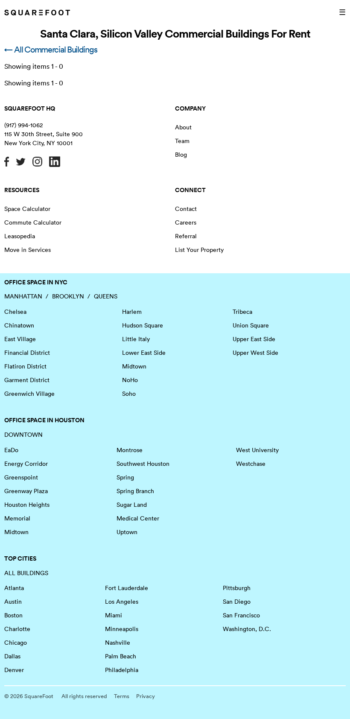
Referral (186, 236)
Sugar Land (132, 505)
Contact (186, 209)
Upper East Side (254, 339)
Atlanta (14, 588)
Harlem (132, 312)
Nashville (117, 642)
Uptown (127, 532)
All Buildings (26, 573)
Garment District (27, 380)
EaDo (11, 450)
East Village (20, 339)
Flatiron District (25, 366)
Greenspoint (21, 477)
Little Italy (136, 339)
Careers (185, 222)
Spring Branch (135, 491)
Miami (113, 615)
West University (257, 450)
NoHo (130, 380)
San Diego (237, 601)
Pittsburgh (237, 588)
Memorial (17, 518)
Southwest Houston (143, 464)
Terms (121, 696)
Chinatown (19, 325)
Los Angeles (121, 601)
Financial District (27, 353)
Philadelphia (121, 670)
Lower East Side (144, 353)
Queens (105, 296)
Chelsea (15, 312)
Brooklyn (68, 296)
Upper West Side (255, 353)
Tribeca (242, 312)
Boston (13, 615)
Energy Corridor (26, 464)
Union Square (251, 325)
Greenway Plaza (26, 491)
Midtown (134, 366)
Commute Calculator (32, 222)
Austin (13, 601)
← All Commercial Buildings (50, 49)
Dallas (12, 656)
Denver (14, 670)
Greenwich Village (29, 393)
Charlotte (17, 629)
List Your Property (199, 250)
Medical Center (138, 518)
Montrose (130, 450)
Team (182, 141)
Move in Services (27, 250)
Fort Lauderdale (126, 588)
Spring (125, 477)
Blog (181, 154)
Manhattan (23, 296)
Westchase (250, 464)
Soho (129, 393)
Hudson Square (142, 325)
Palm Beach (120, 656)
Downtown (23, 434)
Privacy (145, 696)
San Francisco (241, 615)
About (183, 127)
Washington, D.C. (247, 629)
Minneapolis (121, 629)
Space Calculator (27, 209)
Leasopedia (19, 236)
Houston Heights (27, 505)
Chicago (15, 642)
